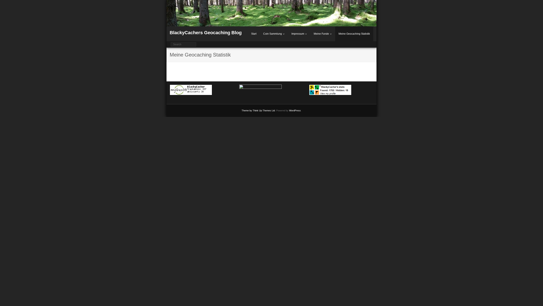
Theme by (247, 110)
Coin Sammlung (272, 33)
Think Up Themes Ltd (264, 110)
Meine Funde (321, 33)
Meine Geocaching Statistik (354, 33)
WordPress (295, 110)
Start (253, 33)
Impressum (297, 33)
